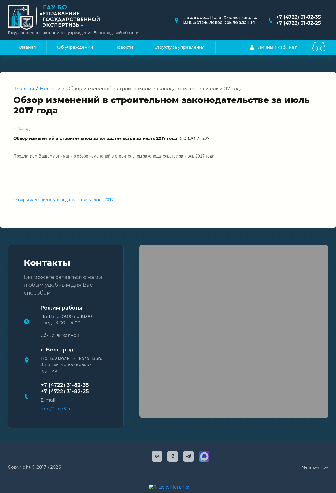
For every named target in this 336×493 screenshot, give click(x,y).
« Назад (21, 128)
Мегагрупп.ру (315, 467)
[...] (223, 47)
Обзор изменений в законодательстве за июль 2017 (63, 199)
